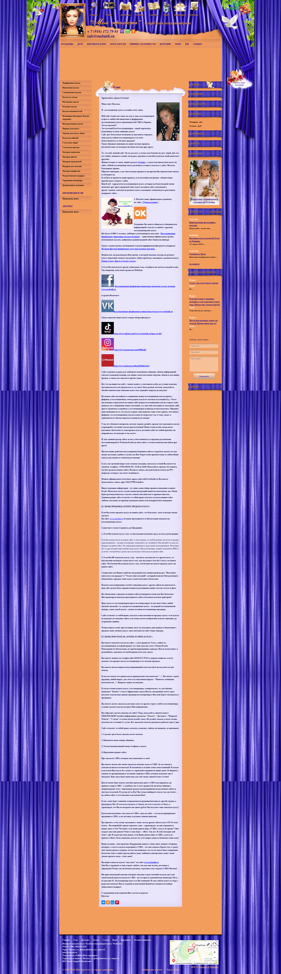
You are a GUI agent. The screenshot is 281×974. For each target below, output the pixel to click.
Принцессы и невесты (143, 44)
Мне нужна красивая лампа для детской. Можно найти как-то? (203, 322)
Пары (178, 44)
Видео (115, 940)
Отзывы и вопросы (142, 940)
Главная (66, 940)
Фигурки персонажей (71, 161)
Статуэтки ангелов (70, 147)
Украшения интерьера (72, 180)
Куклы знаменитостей (72, 111)
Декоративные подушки (73, 185)
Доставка (85, 940)
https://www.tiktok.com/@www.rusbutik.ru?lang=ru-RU (138, 333)
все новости (194, 264)
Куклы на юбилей (70, 138)
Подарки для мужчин (72, 166)
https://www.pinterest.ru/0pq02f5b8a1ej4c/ (131, 365)
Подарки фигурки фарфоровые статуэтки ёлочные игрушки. (128, 248)
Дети (80, 44)
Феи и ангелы (118, 44)
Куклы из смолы (69, 97)
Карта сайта (173, 969)
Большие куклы (69, 106)
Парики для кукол (70, 128)
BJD (187, 44)
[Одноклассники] (108, 902)
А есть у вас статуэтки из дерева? (203, 283)
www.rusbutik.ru (116, 518)
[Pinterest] (117, 902)
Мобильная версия (152, 969)
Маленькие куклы (70, 101)
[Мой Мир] (112, 902)
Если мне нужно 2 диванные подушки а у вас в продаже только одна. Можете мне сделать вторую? (204, 301)
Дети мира (165, 44)
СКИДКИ (197, 44)
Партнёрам (126, 940)
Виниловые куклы (70, 87)
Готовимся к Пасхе (197, 254)
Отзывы (141, 162)
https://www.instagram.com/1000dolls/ (130, 349)
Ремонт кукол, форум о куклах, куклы (118, 261)
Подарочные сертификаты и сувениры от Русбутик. (204, 200)
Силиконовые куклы (71, 92)
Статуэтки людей (70, 142)
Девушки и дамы (96, 44)
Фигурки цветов (69, 156)
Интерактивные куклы (72, 123)
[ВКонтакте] (103, 902)
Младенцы (67, 44)
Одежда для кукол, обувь (73, 133)
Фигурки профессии (71, 171)
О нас (75, 940)
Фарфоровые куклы (71, 83)
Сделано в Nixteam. (208, 967)
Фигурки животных (71, 152)
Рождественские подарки (73, 175)
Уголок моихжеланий (239, 83)
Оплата (96, 940)
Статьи (106, 940)
